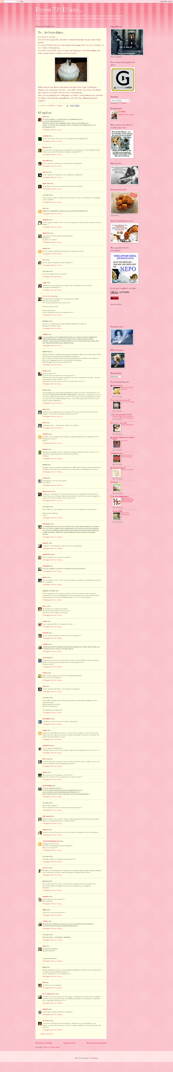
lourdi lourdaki (47, 786)
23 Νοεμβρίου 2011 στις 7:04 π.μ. (52, 254)
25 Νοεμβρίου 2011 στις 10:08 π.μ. (53, 1014)
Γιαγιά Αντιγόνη (48, 296)
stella (44, 946)
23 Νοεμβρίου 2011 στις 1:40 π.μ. (52, 154)
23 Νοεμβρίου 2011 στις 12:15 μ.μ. (53, 518)
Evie (44, 208)
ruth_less (45, 172)
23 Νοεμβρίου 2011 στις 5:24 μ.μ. (52, 753)
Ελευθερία (46, 1021)
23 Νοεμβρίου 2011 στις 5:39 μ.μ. (52, 797)
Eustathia (45, 633)
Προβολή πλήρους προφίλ (126, 114)
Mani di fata (46, 524)
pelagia (45, 730)
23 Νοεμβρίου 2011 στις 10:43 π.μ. (53, 485)
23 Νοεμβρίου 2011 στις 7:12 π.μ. (52, 265)
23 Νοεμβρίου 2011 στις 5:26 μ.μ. (52, 766)
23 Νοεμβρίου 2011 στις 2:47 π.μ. (52, 189)
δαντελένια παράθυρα (128, 402)
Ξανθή (45, 478)
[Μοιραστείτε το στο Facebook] (76, 106)
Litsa (44, 686)
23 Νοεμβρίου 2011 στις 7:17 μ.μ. (52, 835)
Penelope (45, 449)
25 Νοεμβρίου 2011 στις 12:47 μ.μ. (53, 1030)
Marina (45, 772)
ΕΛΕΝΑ (45, 673)
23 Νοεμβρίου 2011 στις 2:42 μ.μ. (52, 638)
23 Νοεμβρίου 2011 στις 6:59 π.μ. (52, 227)
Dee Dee (45, 371)
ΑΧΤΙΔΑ (45, 334)
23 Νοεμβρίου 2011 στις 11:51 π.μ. (53, 500)
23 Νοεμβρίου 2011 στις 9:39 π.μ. (52, 365)
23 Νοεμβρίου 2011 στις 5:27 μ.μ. (52, 779)
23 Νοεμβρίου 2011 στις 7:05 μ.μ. (52, 810)
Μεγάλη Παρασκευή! (127, 424)
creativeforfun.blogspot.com (51, 841)
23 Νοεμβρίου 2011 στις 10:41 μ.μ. (53, 928)
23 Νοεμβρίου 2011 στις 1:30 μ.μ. (52, 600)
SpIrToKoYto (47, 746)
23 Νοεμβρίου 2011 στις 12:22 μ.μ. (53, 537)
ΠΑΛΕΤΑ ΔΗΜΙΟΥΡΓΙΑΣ (121, 497)
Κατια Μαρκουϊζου (49, 994)
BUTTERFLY (47, 719)
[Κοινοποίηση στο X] (75, 106)
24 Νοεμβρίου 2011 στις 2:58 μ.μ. (52, 988)
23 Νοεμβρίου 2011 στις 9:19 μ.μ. (52, 890)
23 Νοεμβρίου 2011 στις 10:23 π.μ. (53, 458)
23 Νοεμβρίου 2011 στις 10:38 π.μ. (53, 472)
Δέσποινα (46, 868)
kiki (44, 982)
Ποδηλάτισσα (47, 491)
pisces (44, 409)
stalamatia (46, 220)
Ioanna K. (45, 543)
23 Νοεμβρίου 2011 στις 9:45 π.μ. (52, 384)
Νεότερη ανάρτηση (43, 1043)
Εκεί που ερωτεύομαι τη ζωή (122, 415)
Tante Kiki (46, 161)
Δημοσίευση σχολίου (47, 1034)
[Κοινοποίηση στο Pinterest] (78, 106)
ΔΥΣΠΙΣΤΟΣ (47, 554)
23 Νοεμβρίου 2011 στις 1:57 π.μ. (52, 177)
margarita (46, 896)
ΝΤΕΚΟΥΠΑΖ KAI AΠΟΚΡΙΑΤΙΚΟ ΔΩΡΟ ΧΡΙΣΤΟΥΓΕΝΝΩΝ (127, 500)
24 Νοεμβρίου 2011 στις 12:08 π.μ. (53, 961)
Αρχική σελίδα (69, 1043)
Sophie (45, 283)
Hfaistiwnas (46, 233)
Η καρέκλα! (124, 441)
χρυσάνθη (46, 658)
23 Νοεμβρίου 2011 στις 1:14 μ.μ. (52, 571)
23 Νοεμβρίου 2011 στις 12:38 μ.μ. (53, 548)
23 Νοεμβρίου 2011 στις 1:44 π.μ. (52, 166)
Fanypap (45, 147)
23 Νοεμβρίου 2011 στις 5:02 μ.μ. (52, 739)
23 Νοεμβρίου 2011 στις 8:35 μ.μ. (52, 875)
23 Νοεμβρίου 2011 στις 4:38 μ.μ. (52, 724)
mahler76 (45, 1009)
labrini (45, 248)
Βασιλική (46, 759)
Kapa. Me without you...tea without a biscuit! (124, 438)
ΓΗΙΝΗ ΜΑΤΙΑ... (118, 453)
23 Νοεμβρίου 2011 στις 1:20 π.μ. (52, 130)
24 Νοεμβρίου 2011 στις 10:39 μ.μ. (53, 1003)
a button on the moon (119, 468)
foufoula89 (46, 566)
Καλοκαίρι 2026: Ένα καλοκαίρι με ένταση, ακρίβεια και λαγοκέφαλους (123, 417)
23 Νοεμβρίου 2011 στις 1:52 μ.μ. (52, 615)
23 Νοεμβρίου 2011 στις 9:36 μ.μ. (52, 915)
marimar (45, 830)
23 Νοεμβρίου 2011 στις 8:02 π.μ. (52, 277)
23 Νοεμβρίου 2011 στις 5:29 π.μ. (52, 214)
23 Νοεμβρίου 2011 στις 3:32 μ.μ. (52, 692)
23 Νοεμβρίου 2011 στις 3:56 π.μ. (52, 202)
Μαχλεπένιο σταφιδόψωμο (125, 513)
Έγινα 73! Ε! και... (59, 9)
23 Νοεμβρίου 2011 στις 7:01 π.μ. (52, 242)
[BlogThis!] (73, 106)
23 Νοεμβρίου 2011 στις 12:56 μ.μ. (53, 560)
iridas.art (115, 482)
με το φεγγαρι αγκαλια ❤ (121, 400)
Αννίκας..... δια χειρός (120, 423)
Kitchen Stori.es (117, 386)
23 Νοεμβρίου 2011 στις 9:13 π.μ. (52, 346)
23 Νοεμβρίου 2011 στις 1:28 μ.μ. (52, 585)
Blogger (96, 1058)
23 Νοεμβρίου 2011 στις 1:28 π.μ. (52, 141)
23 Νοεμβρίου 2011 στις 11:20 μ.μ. (53, 940)
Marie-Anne (46, 183)
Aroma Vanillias (117, 511)
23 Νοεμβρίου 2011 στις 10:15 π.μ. (53, 443)
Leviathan (46, 136)
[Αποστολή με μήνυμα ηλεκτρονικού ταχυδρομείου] (71, 106)
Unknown (45, 434)
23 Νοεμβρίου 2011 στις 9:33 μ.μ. (52, 904)
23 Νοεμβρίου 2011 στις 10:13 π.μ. (53, 428)
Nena (44, 117)
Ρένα (44, 260)
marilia (45, 621)
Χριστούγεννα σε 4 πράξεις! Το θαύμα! (127, 456)
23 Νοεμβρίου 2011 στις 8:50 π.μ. (52, 315)
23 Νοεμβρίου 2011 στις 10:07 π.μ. (53, 403)
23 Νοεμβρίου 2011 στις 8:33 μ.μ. (52, 862)
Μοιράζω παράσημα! (127, 469)
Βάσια (45, 606)
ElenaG (45, 577)
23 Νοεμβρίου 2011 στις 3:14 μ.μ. (52, 680)
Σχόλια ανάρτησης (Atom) (52, 1047)
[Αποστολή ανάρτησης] (67, 105)
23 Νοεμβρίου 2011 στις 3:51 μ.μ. (52, 713)
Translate (123, 103)
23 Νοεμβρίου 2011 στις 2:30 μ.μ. (52, 627)
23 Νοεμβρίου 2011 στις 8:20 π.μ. (52, 290)
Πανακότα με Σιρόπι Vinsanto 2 (127, 388)
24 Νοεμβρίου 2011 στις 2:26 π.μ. (52, 976)
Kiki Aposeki (46, 816)
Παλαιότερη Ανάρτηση (97, 1043)
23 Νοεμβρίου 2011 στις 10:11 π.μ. (53, 416)
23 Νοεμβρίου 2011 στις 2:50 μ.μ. (52, 667)
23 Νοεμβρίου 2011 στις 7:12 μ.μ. (52, 823)
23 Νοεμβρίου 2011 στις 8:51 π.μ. (52, 328)
